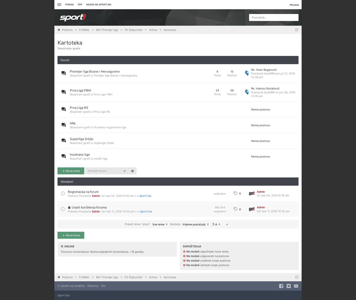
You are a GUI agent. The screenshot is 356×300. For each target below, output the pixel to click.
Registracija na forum (83, 192)
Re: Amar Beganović (264, 69)
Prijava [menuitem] (294, 4)
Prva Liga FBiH (80, 90)
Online (69, 246)
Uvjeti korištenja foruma (89, 207)
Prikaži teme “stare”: (144, 224)
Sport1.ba (145, 195)
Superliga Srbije (81, 139)
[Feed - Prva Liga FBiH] (207, 92)
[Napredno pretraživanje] (132, 170)
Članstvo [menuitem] (92, 285)
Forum (69, 4)
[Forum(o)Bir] (297, 30)
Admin (96, 195)
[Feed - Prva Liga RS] (207, 109)
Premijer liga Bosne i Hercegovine (95, 71)
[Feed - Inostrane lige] (207, 156)
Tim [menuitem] (103, 285)
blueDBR (269, 73)
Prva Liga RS (79, 108)
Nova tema (72, 171)
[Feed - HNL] (207, 125)
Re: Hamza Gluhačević (265, 88)
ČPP (80, 4)
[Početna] (72, 17)
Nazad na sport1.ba (98, 4)
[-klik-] (227, 224)
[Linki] (58, 4)
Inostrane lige (80, 154)
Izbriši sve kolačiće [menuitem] (72, 285)
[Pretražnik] (124, 170)
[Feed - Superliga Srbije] (207, 140)
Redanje (188, 224)
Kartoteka (69, 42)
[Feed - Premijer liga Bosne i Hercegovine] (207, 73)
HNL (73, 123)
